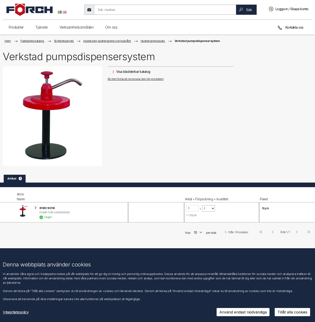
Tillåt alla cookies (292, 312)
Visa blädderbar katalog (132, 72)
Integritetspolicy (16, 312)
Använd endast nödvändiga (243, 312)
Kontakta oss (294, 27)
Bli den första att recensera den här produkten (135, 79)
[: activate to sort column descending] (8, 194)
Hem (8, 41)
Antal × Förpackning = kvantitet (206, 199)
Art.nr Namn (21, 196)
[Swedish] (60, 11)
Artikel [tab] (14, 178)
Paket (264, 199)
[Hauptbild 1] (52, 116)
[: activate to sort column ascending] (156, 194)
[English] (64, 11)
